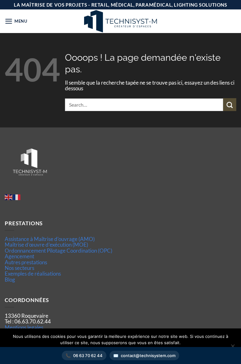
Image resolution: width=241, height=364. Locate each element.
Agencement (19, 256)
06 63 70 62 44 (88, 355)
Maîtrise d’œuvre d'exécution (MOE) (46, 244)
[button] (16, 21)
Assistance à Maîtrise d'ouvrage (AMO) (50, 239)
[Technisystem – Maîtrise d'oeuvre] (120, 21)
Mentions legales (24, 327)
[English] (9, 196)
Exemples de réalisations (33, 273)
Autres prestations (26, 262)
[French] (17, 196)
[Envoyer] (229, 104)
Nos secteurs (19, 268)
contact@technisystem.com (148, 355)
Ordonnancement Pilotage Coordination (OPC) (58, 250)
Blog (10, 279)
